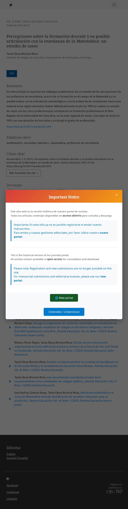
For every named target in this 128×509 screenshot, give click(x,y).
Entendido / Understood (64, 312)
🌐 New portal (64, 298)
